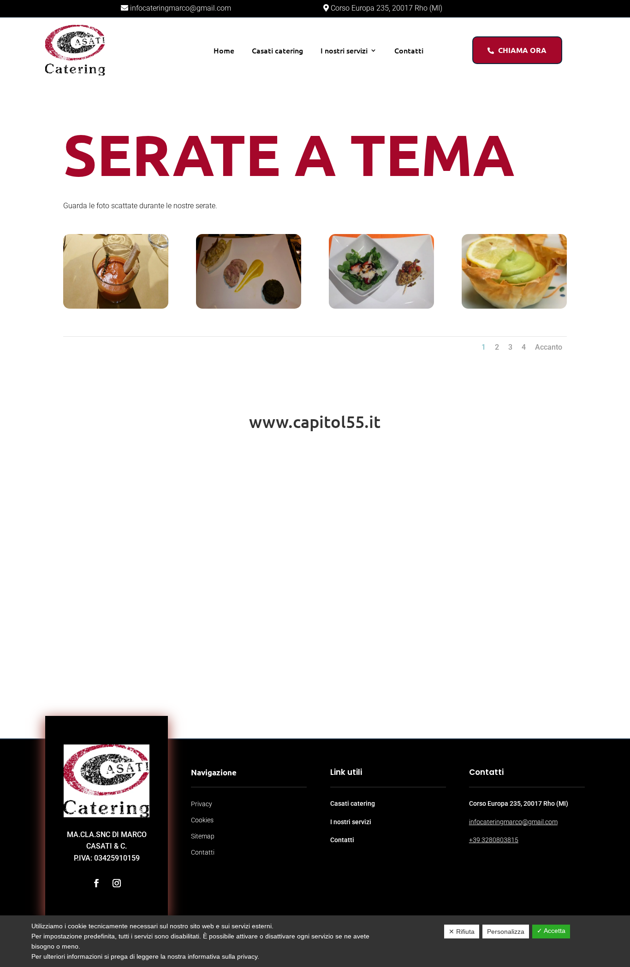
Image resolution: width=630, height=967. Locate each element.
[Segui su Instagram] (116, 883)
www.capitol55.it (314, 421)
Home (224, 50)
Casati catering (277, 50)
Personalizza (505, 931)
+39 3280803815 (493, 840)
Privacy (201, 804)
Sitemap (202, 836)
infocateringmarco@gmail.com (179, 8)
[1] (115, 308)
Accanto (548, 347)
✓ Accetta (551, 930)
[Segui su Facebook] (96, 883)
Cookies (202, 820)
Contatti (408, 50)
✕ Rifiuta (462, 931)
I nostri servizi (344, 50)
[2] (248, 308)
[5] (514, 308)
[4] (381, 308)
